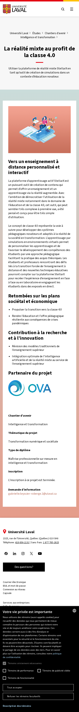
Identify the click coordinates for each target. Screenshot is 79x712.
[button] (17, 706)
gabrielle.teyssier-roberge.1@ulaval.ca (32, 494)
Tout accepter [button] (14, 687)
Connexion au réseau (14, 589)
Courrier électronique (14, 582)
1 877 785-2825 (51, 542)
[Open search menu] (62, 9)
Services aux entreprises (16, 602)
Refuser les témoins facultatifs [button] (23, 696)
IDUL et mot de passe (14, 586)
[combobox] (74, 610)
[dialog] (39, 659)
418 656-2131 (22, 542)
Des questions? (24, 567)
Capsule (7, 593)
